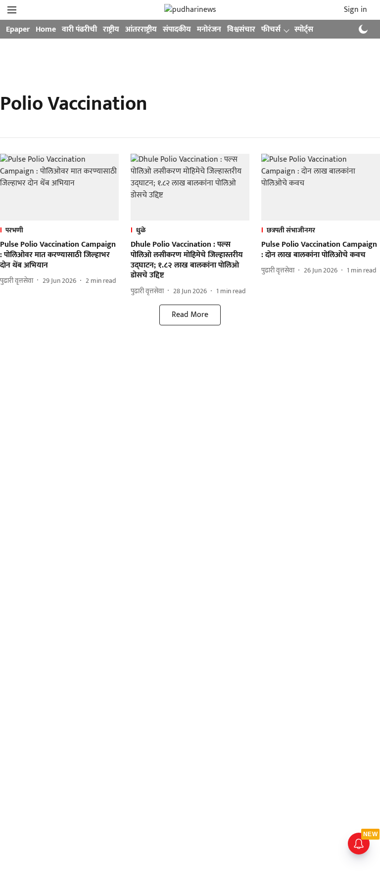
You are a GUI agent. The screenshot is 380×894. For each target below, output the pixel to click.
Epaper (18, 29)
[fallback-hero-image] (59, 187)
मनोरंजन (209, 29)
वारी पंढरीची (79, 29)
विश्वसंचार (241, 29)
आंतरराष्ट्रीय (141, 29)
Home (46, 29)
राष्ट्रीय (111, 29)
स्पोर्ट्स (303, 29)
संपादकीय (177, 29)
